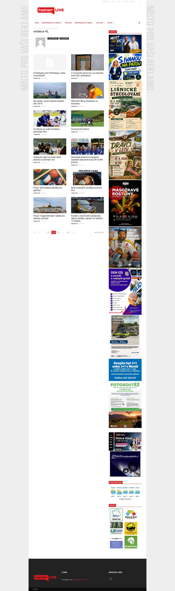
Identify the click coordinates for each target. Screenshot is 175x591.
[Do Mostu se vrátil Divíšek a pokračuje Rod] (49, 118)
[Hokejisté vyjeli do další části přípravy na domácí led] (49, 146)
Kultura (99, 23)
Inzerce (132, 1)
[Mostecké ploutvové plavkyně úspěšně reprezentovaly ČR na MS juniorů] (87, 146)
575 (48, 232)
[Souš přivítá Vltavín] (87, 118)
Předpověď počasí (125, 499)
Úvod (37, 23)
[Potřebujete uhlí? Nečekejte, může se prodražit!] (49, 62)
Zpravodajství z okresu (51, 23)
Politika (68, 23)
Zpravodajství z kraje (83, 23)
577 (59, 232)
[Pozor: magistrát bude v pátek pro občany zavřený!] (49, 205)
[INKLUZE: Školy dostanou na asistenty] (87, 90)
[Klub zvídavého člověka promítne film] (87, 177)
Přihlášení (105, 1)
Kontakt (125, 1)
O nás (113, 1)
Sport (110, 23)
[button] (139, 22)
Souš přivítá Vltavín (80, 129)
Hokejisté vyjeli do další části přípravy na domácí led (47, 158)
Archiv (118, 1)
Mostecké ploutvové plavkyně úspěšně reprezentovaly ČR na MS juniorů (87, 159)
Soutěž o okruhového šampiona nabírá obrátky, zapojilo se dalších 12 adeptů (87, 218)
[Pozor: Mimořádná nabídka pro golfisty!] (49, 177)
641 (68, 232)
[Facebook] (140, 2)
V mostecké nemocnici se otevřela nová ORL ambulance (87, 74)
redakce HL (36, 78)
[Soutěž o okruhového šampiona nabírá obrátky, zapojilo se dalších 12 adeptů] (87, 205)
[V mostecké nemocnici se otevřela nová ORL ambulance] (87, 62)
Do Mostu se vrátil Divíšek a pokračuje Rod (46, 130)
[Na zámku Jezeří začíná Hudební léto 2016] (49, 90)
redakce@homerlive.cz (80, 580)
